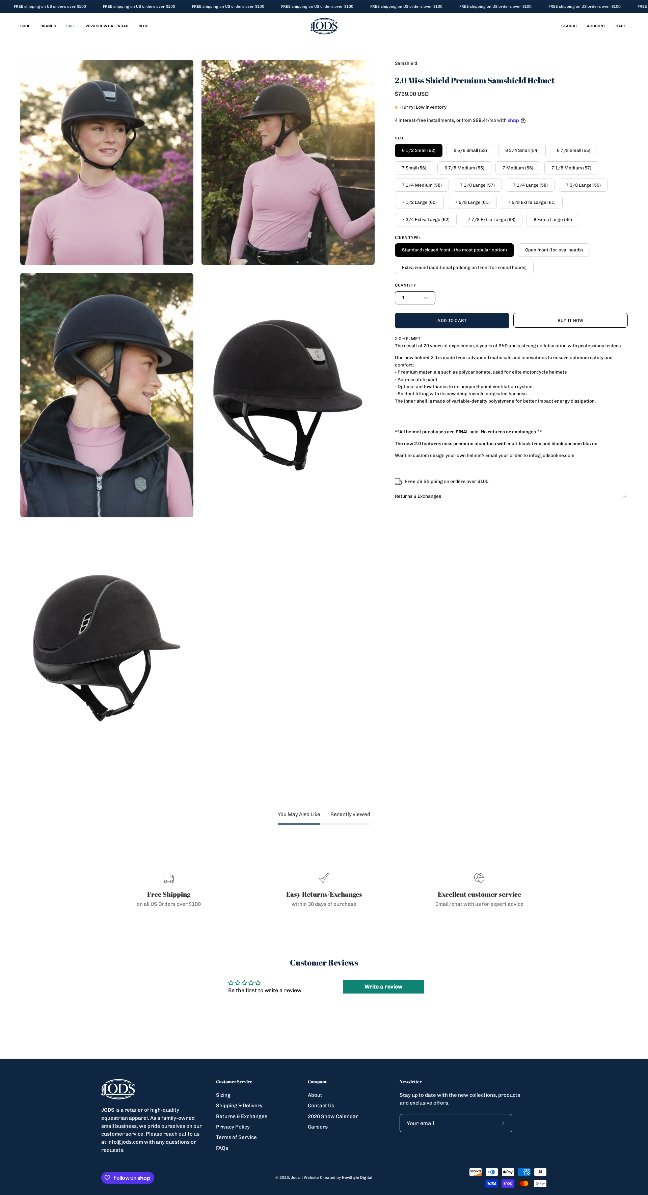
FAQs (222, 1148)
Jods (295, 1177)
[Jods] (324, 26)
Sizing (223, 1095)
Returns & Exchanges (418, 496)
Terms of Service (236, 1137)
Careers (318, 1127)
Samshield (406, 63)
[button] (569, 26)
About (315, 1095)
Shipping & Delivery (239, 1106)
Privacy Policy (233, 1127)
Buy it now (570, 320)
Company (317, 1082)
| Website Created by (337, 1177)
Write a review (383, 986)
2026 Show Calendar (333, 1116)
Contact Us (321, 1106)
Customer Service (234, 1082)
